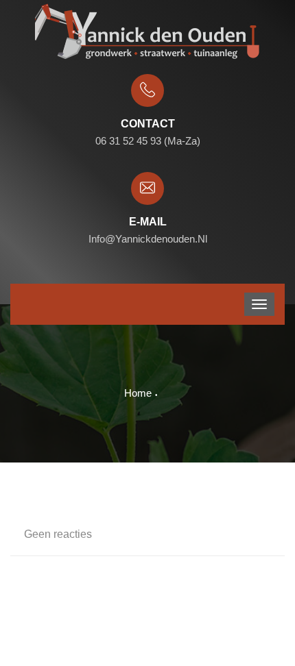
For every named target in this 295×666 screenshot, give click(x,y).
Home (138, 393)
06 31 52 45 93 (128, 141)
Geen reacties (58, 534)
